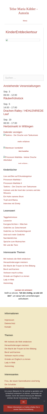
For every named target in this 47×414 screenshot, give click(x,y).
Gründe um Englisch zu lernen (16, 276)
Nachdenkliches (10, 238)
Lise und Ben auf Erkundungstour (17, 176)
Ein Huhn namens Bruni (13, 196)
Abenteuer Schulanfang (14, 388)
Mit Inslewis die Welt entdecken (16, 259)
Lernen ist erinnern (23, 290)
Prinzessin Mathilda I (12, 180)
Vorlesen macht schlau (13, 273)
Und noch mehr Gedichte (14, 235)
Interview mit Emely (11, 203)
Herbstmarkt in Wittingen (18, 126)
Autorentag (8, 283)
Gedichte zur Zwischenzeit (14, 228)
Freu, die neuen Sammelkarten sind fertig (22, 381)
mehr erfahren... (23, 163)
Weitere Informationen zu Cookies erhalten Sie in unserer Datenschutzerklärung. (23, 408)
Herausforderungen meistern (15, 262)
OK (23, 402)
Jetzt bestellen (23, 151)
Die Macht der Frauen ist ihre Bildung (19, 266)
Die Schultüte (10, 384)
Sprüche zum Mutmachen (14, 242)
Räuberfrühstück (13, 98)
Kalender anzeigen (12, 132)
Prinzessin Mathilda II (12, 183)
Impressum (9, 320)
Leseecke (7, 221)
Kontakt (8, 327)
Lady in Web (8, 280)
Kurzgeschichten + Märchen (15, 224)
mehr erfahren (24, 142)
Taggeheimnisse (10, 217)
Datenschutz (10, 323)
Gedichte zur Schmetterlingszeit (17, 231)
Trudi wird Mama (10, 200)
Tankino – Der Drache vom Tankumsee (19, 187)
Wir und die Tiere (10, 245)
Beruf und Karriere (11, 269)
